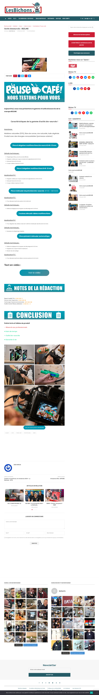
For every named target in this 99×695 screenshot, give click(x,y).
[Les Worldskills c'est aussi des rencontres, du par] (89, 612)
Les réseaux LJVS (77, 688)
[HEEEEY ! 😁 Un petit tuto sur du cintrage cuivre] (20, 604)
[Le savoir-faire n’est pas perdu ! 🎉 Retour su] (78, 623)
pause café (19, 433)
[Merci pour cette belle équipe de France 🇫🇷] (67, 623)
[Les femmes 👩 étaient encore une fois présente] (56, 623)
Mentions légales (22, 688)
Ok (91, 692)
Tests (14, 18)
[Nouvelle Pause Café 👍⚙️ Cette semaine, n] (67, 645)
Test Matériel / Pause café (39, 26)
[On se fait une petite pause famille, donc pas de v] (9, 593)
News (20, 26)
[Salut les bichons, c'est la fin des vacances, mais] (56, 634)
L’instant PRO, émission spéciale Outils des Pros (85, 152)
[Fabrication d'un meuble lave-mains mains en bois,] (42, 615)
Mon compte (66, 18)
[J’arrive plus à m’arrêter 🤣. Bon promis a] (42, 626)
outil (12, 433)
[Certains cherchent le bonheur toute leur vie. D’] (20, 593)
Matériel (15, 26)
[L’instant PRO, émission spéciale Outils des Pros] (73, 154)
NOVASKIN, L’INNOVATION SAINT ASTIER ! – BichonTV (86, 143)
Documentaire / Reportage (26, 18)
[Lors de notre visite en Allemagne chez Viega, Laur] (67, 634)
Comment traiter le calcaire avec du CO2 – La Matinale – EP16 (86, 162)
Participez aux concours (82, 53)
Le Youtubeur (66, 688)
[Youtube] (85, 18)
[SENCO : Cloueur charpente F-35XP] (54, 495)
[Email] (87, 18)
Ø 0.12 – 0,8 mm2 (34, 191)
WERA (34, 433)
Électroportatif (7, 26)
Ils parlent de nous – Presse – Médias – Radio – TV (49, 690)
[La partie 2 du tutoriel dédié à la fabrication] (31, 626)
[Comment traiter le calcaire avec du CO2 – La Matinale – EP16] (73, 163)
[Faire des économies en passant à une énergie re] (56, 645)
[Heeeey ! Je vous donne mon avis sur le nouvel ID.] (31, 615)
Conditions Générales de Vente (37, 688)
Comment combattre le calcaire (85, 177)
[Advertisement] (34, 44)
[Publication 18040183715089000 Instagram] (89, 623)
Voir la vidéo (34, 272)
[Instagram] (84, 18)
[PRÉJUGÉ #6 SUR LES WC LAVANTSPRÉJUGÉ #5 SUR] (78, 645)
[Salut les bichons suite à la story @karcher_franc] (9, 637)
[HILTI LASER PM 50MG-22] (14, 495)
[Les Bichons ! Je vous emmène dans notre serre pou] (31, 637)
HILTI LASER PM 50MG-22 (14, 503)
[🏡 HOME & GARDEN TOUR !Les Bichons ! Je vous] (42, 637)
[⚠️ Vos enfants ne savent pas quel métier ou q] (78, 612)
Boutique (58, 18)
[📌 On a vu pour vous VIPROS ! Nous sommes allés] (67, 601)
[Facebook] (70, 77)
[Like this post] (15, 76)
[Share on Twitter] (22, 76)
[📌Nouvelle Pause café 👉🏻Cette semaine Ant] (78, 601)
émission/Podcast (41, 18)
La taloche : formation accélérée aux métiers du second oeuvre (86, 206)
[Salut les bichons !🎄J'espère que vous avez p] (9, 615)
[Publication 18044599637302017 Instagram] (56, 612)
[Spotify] (91, 18)
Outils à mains (27, 26)
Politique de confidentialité (54, 688)
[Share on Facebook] (19, 76)
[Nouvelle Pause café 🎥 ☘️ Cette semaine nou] (67, 612)
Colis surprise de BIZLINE (86, 133)
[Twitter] (82, 18)
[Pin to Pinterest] (26, 76)
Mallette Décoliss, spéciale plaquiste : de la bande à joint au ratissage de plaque (87, 125)
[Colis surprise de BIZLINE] (73, 135)
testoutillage (27, 433)
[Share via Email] (29, 76)
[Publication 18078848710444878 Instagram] (78, 634)
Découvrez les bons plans (81, 35)
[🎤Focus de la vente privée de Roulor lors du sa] (56, 601)
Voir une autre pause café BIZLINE (34, 427)
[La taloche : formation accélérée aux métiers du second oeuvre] (73, 207)
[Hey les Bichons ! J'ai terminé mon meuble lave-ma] (31, 604)
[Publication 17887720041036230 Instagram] (89, 601)
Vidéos (10, 18)
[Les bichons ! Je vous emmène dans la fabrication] (20, 637)
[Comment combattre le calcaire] (73, 179)
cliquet (7, 433)
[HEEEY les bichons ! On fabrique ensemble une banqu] (9, 604)
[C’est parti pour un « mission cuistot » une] (20, 615)
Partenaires (51, 18)
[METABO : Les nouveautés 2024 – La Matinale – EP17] (34, 495)
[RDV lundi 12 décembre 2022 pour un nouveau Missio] (20, 626)
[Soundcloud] (89, 18)
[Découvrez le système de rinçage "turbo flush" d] (89, 634)
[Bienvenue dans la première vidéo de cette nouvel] (42, 593)
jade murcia (12, 31)
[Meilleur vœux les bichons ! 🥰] (42, 604)
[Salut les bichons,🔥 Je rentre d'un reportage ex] (31, 593)
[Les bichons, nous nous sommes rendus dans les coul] (89, 645)
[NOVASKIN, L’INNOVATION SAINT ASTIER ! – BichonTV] (73, 144)
